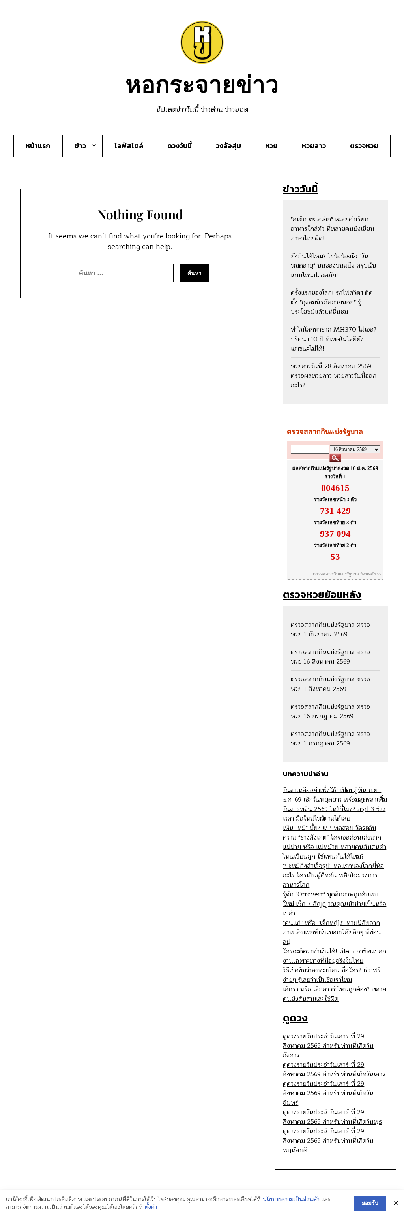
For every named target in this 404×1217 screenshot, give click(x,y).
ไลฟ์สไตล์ (128, 146)
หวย (271, 146)
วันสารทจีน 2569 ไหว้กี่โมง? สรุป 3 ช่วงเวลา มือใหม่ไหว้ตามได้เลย (334, 814)
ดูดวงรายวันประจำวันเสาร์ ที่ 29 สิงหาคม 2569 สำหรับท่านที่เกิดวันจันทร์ (328, 1093)
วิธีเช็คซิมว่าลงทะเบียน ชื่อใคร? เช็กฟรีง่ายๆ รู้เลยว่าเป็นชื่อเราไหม (332, 975)
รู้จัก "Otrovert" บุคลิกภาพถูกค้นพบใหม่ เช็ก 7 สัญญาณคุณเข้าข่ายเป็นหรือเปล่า (334, 904)
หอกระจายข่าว (202, 83)
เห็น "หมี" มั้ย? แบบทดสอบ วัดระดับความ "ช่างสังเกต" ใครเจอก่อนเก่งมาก (332, 833)
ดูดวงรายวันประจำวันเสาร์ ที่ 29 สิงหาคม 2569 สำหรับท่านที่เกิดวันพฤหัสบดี (328, 1140)
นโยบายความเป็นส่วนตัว (291, 1200)
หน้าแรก (38, 146)
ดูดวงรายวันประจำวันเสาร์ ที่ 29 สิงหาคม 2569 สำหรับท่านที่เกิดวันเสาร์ (334, 1069)
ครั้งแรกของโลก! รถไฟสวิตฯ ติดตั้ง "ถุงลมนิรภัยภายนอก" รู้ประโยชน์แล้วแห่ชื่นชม (332, 302)
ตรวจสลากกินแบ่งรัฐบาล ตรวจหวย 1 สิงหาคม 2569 (330, 684)
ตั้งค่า (151, 1207)
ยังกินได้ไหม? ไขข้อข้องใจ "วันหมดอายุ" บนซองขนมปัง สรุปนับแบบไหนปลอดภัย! (333, 265)
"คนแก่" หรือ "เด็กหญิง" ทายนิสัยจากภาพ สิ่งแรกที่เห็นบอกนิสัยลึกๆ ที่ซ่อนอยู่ (332, 932)
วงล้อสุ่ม (228, 146)
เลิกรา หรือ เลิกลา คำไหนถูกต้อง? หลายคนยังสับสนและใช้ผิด (334, 994)
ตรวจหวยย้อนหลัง (322, 594)
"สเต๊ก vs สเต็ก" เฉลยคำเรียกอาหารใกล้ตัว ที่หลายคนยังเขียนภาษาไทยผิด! (332, 228)
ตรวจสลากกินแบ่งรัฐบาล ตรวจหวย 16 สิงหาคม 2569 (330, 657)
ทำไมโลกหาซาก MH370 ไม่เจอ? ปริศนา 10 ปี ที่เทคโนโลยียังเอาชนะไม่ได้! (333, 339)
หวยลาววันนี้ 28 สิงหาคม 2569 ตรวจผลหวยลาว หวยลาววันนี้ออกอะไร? (333, 376)
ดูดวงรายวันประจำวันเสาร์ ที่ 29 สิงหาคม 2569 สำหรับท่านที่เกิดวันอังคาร (328, 1045)
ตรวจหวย (364, 146)
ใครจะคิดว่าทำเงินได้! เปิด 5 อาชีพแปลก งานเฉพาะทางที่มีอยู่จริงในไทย (334, 956)
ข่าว (80, 146)
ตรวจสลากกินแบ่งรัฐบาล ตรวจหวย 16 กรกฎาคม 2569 (330, 711)
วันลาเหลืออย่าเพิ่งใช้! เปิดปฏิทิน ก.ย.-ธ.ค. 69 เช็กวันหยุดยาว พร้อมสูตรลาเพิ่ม (335, 795)
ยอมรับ (370, 1203)
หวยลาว (314, 146)
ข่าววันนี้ (300, 188)
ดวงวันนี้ (179, 146)
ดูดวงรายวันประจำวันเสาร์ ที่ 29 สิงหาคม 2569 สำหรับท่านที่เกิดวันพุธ (332, 1117)
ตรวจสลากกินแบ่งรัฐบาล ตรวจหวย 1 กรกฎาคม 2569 (330, 739)
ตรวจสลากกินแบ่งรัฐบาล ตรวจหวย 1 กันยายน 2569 (330, 630)
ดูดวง (295, 1017)
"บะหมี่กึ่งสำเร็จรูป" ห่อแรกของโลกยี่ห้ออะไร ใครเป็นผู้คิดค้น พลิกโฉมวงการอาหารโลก (333, 875)
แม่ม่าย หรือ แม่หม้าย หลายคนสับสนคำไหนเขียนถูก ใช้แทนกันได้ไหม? (334, 852)
